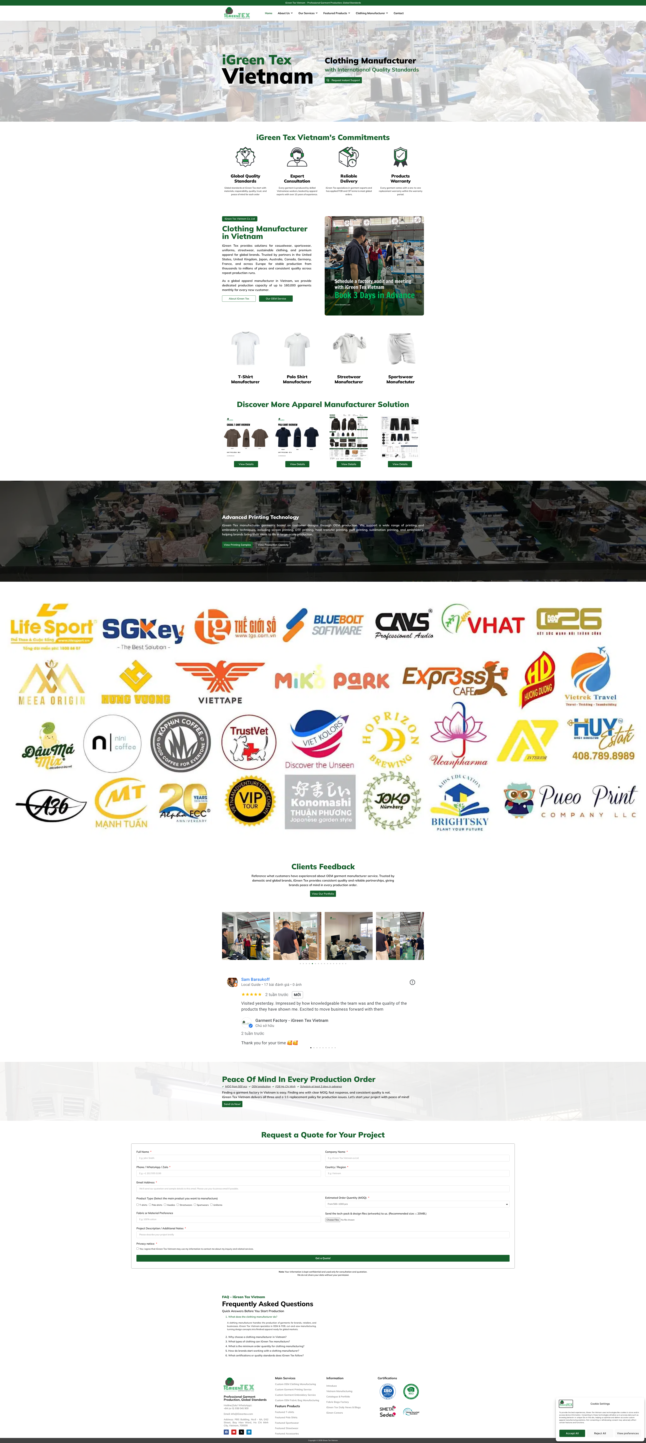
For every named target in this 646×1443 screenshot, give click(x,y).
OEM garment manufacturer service (352, 876)
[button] (300, 963)
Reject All (600, 1433)
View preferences (628, 1433)
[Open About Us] (292, 13)
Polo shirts (157, 1205)
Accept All (572, 1433)
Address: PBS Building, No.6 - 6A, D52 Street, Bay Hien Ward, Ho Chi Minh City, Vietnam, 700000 (246, 1422)
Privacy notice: (145, 1243)
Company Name (335, 1151)
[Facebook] (226, 1432)
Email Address (145, 1182)
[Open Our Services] (316, 13)
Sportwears (203, 1205)
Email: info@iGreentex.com (238, 1413)
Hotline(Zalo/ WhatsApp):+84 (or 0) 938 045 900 (238, 1407)
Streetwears (186, 1205)
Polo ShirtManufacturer (297, 379)
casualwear (283, 246)
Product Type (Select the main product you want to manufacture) (177, 1198)
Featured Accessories (287, 1433)
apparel (227, 255)
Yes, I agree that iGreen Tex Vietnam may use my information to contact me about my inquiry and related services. (196, 1248)
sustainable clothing (272, 250)
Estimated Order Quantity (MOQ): (346, 1197)
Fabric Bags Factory (337, 1401)
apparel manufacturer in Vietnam (267, 281)
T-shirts (143, 1205)
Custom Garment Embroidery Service (295, 1394)
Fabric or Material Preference (154, 1213)
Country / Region (336, 1167)
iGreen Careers (334, 1412)
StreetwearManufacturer (349, 379)
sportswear (302, 246)
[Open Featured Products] (349, 13)
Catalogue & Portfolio (338, 1396)
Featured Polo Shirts (286, 1417)
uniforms (228, 250)
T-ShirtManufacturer (245, 379)
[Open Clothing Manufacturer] (387, 13)
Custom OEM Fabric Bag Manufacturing (297, 1400)
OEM (275, 1326)
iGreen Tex (300, 880)
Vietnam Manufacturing (339, 1391)
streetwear (246, 250)
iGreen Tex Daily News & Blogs (343, 1407)
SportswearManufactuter (400, 379)
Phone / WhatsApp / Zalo (152, 1167)
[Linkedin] (249, 1432)
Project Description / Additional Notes (160, 1228)
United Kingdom (245, 259)
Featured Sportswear (287, 1422)
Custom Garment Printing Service (293, 1389)
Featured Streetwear (286, 1428)
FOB (283, 1326)
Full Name (143, 1151)
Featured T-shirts (284, 1412)
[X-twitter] (241, 1432)
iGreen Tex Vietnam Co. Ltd (240, 218)
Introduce (331, 1385)
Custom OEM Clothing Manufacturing (295, 1384)
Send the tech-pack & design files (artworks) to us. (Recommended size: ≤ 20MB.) (375, 1213)
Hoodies (171, 1205)
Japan (263, 259)
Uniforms (217, 1205)
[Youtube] (233, 1432)
